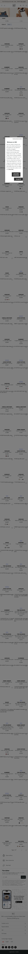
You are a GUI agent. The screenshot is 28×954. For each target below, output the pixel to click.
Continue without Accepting (17, 138)
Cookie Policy (10, 169)
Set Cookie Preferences (16, 174)
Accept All (18, 179)
